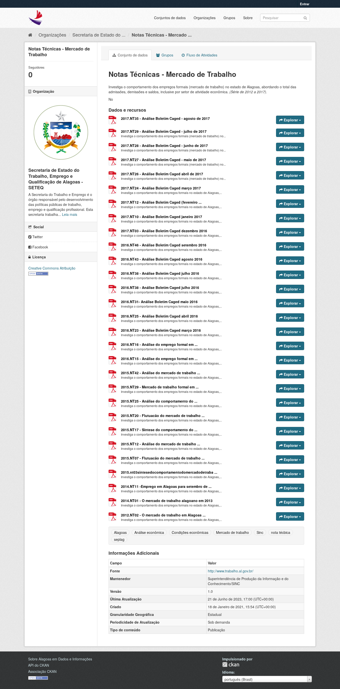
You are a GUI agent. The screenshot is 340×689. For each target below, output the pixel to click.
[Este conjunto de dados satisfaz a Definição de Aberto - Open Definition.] (38, 273)
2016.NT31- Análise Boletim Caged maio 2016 (159, 301)
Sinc (260, 532)
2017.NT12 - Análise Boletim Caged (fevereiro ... (161, 202)
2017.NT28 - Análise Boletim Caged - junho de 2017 (164, 145)
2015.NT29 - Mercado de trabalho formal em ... (160, 386)
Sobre (248, 17)
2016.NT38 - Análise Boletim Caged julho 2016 (160, 273)
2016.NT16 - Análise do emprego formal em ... (159, 344)
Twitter (37, 236)
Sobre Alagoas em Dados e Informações (60, 658)
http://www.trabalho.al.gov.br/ (230, 570)
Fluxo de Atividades (201, 54)
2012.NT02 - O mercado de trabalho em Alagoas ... (163, 514)
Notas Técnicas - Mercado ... (162, 35)
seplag (119, 539)
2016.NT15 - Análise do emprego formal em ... (159, 358)
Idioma (228, 672)
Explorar (291, 119)
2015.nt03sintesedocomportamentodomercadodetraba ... (169, 472)
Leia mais (69, 214)
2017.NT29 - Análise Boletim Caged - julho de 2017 (164, 131)
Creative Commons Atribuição (51, 268)
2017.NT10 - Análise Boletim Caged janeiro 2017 (161, 216)
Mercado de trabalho (232, 532)
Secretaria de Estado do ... (98, 34)
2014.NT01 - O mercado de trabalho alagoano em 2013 (167, 500)
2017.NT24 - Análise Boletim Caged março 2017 (161, 187)
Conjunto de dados (132, 54)
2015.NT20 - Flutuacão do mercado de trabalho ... (163, 415)
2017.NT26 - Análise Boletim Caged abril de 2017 (162, 173)
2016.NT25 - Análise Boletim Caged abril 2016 (159, 316)
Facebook (39, 246)
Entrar (304, 3)
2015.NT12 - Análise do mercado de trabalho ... (160, 443)
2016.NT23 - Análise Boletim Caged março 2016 (161, 330)
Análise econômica (149, 532)
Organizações (205, 17)
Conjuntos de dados (170, 17)
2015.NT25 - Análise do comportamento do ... (159, 401)
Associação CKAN (42, 671)
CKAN (230, 664)
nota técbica (280, 532)
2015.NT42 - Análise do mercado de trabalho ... (160, 372)
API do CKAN (38, 665)
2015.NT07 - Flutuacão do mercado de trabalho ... (163, 458)
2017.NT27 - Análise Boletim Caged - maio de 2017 (163, 159)
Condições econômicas (190, 532)
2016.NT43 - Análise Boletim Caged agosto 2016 (161, 259)
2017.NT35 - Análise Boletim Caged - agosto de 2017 (165, 118)
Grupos (229, 17)
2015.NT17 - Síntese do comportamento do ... (159, 429)
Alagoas (120, 532)
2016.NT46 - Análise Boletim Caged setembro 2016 (163, 244)
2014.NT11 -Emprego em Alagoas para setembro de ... (166, 486)
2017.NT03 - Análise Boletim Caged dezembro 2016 (164, 230)
